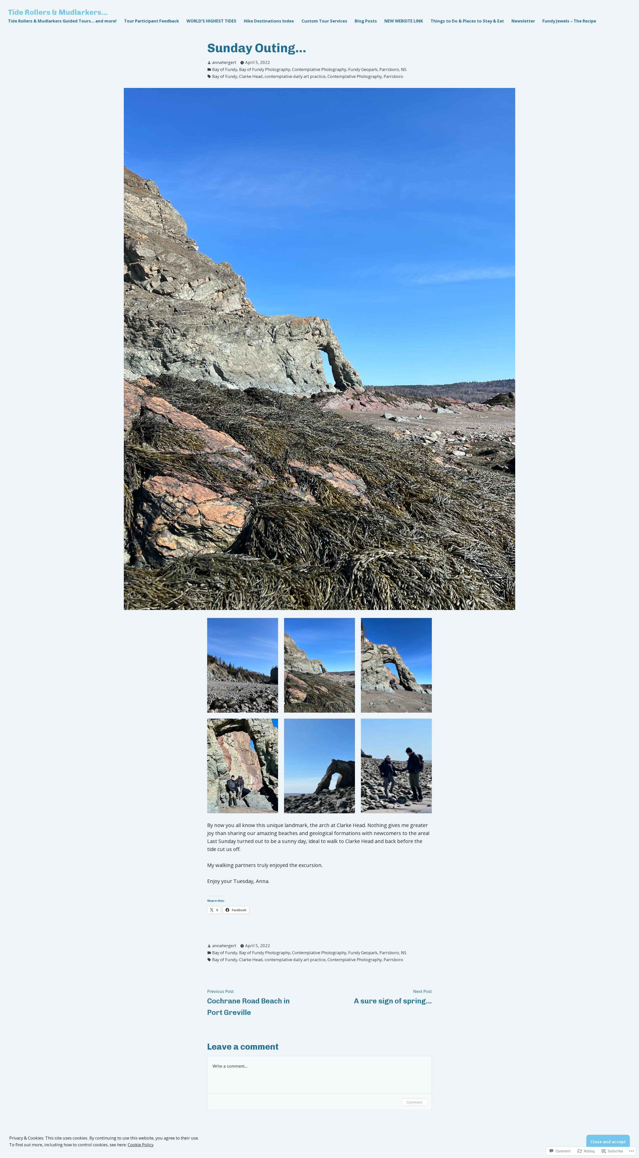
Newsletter (523, 20)
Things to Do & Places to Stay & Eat (467, 20)
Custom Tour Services (324, 20)
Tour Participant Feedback (151, 20)
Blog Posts (366, 20)
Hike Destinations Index (269, 20)
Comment (414, 1102)
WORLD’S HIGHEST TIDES (211, 20)
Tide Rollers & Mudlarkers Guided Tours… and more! (62, 20)
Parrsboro (393, 76)
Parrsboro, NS (392, 69)
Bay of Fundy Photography (264, 69)
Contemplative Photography (319, 69)
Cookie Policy (141, 1145)
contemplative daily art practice (295, 76)
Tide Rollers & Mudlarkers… (58, 12)
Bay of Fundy (224, 69)
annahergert (224, 62)
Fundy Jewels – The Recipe (569, 20)
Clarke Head (251, 76)
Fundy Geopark (362, 69)
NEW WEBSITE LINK (403, 20)
